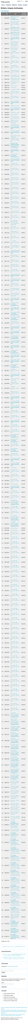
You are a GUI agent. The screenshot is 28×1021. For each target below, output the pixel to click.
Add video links (5, 11)
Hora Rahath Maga (5, 1011)
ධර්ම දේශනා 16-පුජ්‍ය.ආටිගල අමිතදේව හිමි (15, 476)
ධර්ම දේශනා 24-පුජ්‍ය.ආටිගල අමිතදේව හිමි (15, 600)
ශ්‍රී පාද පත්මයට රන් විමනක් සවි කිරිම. (14, 48)
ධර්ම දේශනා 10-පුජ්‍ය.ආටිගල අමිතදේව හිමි (15, 538)
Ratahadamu (18, 1015)
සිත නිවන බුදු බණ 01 (15, 112)
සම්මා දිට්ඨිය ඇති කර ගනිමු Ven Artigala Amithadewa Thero (15, 337)
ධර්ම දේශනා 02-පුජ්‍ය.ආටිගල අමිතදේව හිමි (15, 576)
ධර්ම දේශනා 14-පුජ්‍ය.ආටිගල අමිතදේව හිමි (15, 492)
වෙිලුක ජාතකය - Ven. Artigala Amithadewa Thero (15, 361)
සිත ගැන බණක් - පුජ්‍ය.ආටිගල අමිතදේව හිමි (15, 217)
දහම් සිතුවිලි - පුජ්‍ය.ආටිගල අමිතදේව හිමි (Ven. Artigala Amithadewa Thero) (15, 524)
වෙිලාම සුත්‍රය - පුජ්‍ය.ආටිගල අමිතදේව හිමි (15, 228)
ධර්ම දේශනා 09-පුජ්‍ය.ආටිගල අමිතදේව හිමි (15, 543)
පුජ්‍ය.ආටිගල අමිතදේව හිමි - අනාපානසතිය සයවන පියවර (15, 782)
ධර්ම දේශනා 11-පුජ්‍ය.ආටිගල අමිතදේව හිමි (15, 533)
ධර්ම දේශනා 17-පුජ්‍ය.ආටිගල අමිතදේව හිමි (15, 471)
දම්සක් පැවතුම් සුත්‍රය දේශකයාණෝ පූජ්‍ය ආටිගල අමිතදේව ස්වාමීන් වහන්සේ (14, 43)
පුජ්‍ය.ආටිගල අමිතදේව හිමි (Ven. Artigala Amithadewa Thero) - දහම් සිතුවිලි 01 (15, 777)
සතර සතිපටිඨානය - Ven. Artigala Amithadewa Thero (14, 450)
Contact (25, 5)
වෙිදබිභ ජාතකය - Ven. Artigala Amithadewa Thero (15, 356)
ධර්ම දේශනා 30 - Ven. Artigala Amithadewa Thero (15, 160)
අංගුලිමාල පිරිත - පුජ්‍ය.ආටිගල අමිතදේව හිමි (15, 383)
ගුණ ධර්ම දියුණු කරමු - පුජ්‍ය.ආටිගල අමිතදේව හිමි (15, 290)
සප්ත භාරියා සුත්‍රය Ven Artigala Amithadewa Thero (15, 132)
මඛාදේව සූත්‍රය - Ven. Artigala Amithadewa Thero (15, 299)
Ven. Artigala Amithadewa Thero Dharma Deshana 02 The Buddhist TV (15, 930)
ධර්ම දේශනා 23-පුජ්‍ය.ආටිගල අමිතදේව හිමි (15, 605)
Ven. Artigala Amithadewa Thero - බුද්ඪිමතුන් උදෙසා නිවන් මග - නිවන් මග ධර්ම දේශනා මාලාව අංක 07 (15, 880)
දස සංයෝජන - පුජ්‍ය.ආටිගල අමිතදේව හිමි (15, 242)
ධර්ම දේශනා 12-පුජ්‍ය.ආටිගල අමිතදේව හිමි (15, 512)
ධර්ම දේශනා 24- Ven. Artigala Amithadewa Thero (15, 402)
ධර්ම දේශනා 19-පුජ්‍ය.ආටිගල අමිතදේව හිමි (15, 455)
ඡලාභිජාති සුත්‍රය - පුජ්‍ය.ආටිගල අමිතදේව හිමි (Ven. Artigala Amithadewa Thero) (15, 752)
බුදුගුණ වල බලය (14, 85)
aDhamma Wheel (4, 1014)
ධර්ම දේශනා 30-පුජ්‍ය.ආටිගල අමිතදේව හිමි (15, 426)
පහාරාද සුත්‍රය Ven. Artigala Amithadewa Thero (15, 150)
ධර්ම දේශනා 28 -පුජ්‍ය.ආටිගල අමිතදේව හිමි (15, 271)
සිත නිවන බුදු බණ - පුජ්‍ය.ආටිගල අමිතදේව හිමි (15, 97)
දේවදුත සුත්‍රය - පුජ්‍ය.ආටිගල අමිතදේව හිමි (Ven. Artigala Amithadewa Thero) (15, 714)
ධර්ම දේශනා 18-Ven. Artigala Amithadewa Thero (15, 464)
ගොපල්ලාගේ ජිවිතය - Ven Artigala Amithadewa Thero (15, 304)
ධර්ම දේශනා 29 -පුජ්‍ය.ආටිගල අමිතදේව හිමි (15, 165)
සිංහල (22, 1)
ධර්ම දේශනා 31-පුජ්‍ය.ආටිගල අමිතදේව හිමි (15, 417)
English (18, 1)
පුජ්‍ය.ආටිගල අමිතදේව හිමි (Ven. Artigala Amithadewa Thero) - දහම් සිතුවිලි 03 (15, 765)
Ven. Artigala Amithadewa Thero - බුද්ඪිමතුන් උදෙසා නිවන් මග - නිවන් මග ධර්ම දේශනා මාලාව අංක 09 (15, 858)
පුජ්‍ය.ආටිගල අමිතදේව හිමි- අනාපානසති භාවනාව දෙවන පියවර (15, 808)
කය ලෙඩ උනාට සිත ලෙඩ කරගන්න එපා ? (15, 830)
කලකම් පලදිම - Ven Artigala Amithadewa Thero (15, 309)
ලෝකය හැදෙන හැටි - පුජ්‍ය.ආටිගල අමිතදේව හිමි (15, 212)
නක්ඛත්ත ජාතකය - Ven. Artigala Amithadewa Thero (14, 351)
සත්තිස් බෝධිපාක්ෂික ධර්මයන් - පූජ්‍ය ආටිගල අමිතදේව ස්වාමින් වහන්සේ (15, 916)
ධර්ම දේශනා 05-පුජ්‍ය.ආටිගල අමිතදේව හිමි (15, 571)
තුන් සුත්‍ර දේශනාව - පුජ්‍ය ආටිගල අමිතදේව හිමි (15, 79)
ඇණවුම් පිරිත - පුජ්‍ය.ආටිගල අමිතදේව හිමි (15, 53)
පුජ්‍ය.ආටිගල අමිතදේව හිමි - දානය (15, 801)
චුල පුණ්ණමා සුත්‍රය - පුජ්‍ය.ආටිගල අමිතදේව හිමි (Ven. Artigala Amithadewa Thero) (15, 746)
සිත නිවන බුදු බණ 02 (15, 105)
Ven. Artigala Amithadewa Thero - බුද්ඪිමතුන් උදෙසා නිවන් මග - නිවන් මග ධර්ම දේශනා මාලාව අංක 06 (15, 872)
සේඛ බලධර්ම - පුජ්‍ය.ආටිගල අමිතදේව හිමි (15, 237)
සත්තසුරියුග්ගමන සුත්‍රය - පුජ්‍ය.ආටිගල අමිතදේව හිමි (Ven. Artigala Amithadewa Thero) (15, 728)
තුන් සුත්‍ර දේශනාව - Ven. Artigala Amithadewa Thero (14, 440)
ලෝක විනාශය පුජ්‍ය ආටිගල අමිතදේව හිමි (15, 117)
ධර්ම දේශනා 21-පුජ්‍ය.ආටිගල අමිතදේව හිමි (15, 614)
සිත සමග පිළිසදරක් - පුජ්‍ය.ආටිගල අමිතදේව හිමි (15, 247)
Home (3, 5)
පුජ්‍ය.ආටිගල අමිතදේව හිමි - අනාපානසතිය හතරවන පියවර (15, 792)
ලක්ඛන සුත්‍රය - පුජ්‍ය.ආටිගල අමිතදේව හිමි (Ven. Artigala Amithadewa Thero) (15, 734)
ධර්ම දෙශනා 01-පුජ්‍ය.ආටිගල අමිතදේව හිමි (15, 705)
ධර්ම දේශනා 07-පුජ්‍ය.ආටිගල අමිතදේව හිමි (15, 552)
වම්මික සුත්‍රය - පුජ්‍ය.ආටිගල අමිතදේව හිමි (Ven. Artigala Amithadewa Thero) (15, 740)
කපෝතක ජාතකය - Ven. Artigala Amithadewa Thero (14, 366)
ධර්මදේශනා (13, 820)
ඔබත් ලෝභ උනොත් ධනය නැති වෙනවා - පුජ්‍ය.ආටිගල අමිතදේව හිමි (15, 23)
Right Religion (14, 1010)
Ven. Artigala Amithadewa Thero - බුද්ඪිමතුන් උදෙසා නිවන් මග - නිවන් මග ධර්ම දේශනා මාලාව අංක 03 (15, 902)
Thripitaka (8, 5)
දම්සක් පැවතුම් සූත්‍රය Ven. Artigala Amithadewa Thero (14, 436)
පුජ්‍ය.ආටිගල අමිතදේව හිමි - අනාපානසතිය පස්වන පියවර (15, 787)
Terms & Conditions (5, 1007)
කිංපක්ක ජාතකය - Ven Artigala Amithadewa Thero (15, 252)
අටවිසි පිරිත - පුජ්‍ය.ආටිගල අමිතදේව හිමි (15, 57)
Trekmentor (5, 2)
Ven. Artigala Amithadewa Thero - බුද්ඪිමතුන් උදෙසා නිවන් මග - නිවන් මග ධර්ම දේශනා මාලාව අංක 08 (15, 865)
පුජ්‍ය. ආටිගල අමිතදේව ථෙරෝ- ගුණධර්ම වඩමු (15, 817)
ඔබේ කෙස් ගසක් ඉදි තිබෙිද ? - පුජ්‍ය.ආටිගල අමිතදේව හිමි (15, 294)
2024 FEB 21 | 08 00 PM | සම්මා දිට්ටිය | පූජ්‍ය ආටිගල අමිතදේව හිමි (15, 29)
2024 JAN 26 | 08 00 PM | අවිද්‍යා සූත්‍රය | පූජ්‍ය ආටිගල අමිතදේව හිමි (15, 34)
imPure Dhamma (12, 1014)
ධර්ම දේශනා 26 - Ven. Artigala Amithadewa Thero (15, 332)
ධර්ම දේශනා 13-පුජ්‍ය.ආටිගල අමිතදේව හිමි (15, 497)
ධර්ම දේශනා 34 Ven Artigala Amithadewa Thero (15, 102)
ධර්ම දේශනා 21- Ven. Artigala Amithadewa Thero (15, 421)
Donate (20, 5)
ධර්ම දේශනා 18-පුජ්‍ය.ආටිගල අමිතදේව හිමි (15, 619)
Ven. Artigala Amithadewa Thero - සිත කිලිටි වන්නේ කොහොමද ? (15, 835)
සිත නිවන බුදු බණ (14, 114)
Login (26, 1)
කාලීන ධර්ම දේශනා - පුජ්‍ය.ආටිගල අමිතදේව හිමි (15, 93)
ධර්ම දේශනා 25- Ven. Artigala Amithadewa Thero (15, 398)
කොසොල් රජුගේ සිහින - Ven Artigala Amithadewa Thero (15, 313)
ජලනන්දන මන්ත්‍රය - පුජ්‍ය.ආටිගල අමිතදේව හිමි (15, 62)
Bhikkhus (14, 5)
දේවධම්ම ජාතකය (14, 528)
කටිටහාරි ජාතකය (14, 484)
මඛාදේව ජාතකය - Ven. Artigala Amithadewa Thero (15, 459)
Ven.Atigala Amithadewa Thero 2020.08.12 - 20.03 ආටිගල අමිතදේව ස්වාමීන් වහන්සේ (14, 824)
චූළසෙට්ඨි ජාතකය (14, 530)
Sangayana (3, 1010)
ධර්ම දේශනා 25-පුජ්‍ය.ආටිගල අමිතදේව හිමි (15, 590)
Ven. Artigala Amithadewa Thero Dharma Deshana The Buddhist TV (15, 936)
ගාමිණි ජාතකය (14, 467)
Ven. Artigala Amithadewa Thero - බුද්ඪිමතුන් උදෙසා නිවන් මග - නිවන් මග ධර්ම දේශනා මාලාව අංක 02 (15, 910)
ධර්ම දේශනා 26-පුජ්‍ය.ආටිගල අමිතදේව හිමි (15, 595)
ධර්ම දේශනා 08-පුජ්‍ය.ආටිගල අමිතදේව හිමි (15, 548)
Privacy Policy (12, 1007)
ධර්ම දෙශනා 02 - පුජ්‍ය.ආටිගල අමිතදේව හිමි (15, 709)
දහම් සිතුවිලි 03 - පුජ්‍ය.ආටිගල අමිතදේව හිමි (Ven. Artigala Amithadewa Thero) (15, 518)
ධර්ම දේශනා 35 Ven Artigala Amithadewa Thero (15, 38)
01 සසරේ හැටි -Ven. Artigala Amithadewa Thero (15, 487)
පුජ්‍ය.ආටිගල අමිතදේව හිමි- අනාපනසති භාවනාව (15, 813)
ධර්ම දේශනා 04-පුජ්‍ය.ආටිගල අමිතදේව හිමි (15, 557)
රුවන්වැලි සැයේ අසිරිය (15, 89)
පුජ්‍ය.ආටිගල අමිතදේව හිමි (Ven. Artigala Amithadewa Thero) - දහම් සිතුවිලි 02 (15, 771)
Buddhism (8, 1010)
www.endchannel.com (10, 1015)
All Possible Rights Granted (21, 1007)
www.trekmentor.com (22, 1010)
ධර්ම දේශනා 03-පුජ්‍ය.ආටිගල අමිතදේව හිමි (15, 562)
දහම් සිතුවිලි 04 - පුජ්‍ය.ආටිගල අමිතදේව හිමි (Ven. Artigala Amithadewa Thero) (15, 502)
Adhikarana (3, 1013)
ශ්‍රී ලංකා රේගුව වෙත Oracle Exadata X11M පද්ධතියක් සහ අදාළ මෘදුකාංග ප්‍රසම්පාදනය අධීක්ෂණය (15, 954)
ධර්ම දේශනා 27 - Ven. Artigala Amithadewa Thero (15, 328)
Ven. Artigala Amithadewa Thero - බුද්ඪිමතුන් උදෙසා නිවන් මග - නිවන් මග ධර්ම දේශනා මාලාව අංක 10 (15, 850)
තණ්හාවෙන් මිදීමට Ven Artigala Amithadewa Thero (15, 109)
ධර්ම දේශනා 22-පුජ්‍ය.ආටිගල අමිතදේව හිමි (15, 412)
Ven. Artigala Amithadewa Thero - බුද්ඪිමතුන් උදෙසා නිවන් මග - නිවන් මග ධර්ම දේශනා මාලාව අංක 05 (15, 887)
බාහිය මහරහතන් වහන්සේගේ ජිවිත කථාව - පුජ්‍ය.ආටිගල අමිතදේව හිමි (15, 222)
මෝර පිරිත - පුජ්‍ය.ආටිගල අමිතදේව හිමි (15, 388)
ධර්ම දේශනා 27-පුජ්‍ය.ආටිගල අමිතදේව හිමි (15, 586)
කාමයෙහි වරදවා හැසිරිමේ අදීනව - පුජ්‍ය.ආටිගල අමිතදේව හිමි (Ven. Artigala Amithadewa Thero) (15, 721)
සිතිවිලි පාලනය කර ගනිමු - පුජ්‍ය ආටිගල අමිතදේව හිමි (14, 121)
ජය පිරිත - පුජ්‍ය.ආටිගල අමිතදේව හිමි (15, 379)
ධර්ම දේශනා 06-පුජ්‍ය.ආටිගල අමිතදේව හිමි (15, 567)
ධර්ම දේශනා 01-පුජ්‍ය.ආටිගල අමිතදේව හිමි (15, 581)
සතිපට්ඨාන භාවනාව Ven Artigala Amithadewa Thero (15, 18)
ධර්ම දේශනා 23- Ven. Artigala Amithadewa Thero (15, 407)
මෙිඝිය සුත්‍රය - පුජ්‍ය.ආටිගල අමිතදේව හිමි (15, 370)
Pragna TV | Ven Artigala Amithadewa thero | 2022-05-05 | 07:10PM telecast (15, 145)
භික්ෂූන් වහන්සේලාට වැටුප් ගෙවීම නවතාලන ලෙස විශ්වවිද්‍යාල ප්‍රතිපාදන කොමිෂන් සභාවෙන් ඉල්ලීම (14, 958)
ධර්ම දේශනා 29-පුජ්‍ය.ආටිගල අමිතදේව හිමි (15, 431)
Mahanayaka (23, 1011)
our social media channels (12, 966)
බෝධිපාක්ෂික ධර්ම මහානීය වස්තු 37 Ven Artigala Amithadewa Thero (15, 126)
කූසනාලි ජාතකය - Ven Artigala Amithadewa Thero (15, 275)
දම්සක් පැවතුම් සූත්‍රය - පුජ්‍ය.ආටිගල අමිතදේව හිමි (15, 72)
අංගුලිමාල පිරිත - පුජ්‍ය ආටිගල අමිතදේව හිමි (15, 75)
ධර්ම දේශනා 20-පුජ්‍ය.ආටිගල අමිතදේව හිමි (15, 445)
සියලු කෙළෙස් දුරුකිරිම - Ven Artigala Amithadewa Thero (15, 318)
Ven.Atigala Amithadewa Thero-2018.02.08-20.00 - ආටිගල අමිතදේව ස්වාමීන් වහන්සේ (15, 923)
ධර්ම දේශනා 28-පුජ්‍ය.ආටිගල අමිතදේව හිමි (15, 508)
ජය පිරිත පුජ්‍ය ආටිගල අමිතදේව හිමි (15, 82)
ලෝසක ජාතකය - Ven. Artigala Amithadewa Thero (15, 375)
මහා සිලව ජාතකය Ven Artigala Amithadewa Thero (15, 342)
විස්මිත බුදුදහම (13, 87)
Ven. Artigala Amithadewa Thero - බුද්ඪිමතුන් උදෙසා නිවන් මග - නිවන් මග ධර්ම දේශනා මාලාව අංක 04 (15, 895)
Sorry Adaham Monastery (14, 1011)
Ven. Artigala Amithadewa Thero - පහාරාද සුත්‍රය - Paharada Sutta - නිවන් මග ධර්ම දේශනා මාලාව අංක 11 (15, 842)
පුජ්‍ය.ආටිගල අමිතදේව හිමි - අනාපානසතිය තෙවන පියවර (15, 797)
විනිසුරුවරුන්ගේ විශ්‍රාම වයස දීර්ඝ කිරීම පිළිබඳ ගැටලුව (14, 946)
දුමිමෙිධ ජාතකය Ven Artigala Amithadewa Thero (15, 347)
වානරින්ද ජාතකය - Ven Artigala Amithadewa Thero (15, 280)
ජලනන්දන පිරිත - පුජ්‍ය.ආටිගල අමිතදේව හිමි (15, 67)
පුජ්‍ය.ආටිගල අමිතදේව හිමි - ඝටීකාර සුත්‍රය (15, 804)
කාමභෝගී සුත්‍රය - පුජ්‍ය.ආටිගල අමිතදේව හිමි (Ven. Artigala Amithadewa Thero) (15, 759)
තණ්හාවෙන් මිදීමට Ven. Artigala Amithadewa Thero (14, 155)
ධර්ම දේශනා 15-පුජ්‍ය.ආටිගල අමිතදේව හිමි (15, 480)
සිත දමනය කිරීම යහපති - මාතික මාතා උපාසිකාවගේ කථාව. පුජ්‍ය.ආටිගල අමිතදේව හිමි (15, 138)
